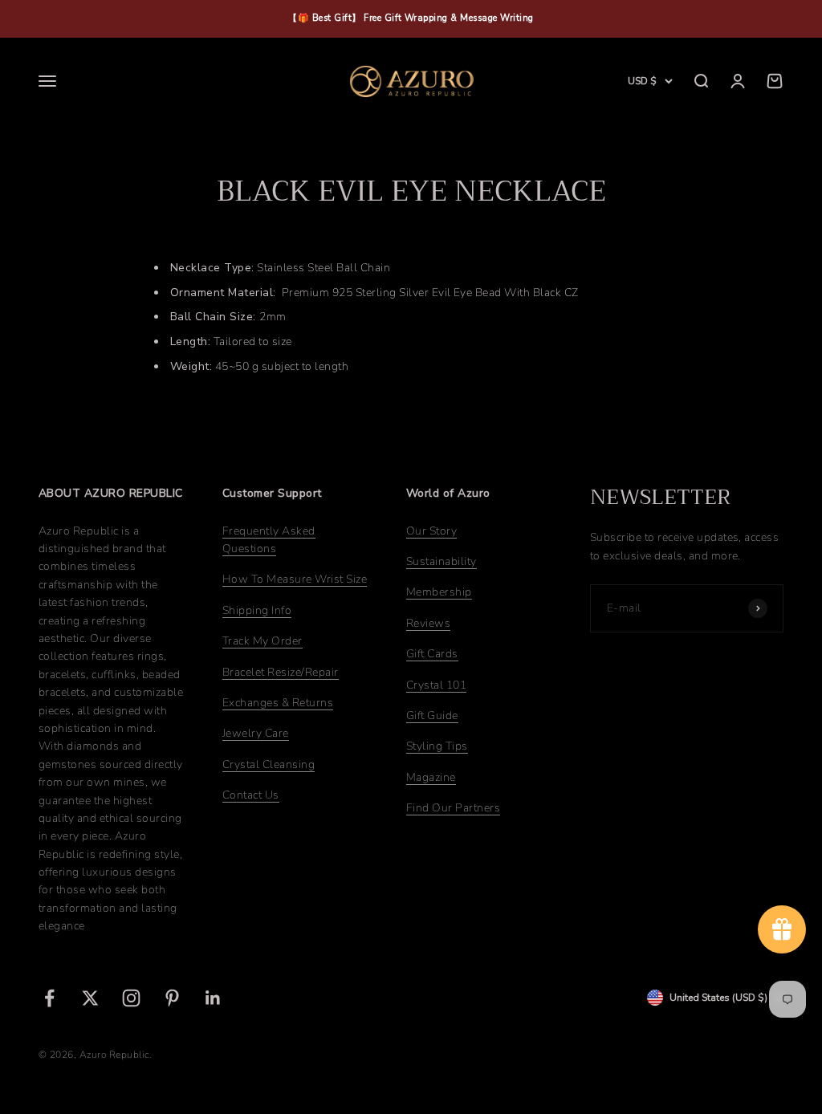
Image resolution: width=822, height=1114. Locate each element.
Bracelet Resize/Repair (280, 672)
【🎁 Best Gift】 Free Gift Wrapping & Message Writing (411, 18)
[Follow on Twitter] (90, 998)
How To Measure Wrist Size (294, 579)
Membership (439, 592)
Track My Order (262, 640)
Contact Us (250, 795)
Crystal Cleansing (268, 764)
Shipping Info (256, 610)
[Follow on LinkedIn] (213, 998)
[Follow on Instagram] (131, 998)
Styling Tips (437, 746)
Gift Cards (432, 653)
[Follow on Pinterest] (172, 998)
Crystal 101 (436, 685)
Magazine (431, 777)
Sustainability (441, 561)
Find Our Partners (453, 807)
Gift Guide (432, 715)
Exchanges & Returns (277, 702)
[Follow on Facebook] (49, 998)
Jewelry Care (255, 733)
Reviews (428, 623)
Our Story (431, 531)
